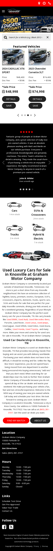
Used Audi (23, 319)
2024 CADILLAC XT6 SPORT (13, 70)
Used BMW (12, 319)
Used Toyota (31, 329)
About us (40, 420)
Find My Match (16, 420)
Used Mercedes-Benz (39, 319)
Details (10, 99)
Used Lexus (30, 322)
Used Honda (18, 329)
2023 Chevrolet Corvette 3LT (37, 70)
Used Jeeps (42, 322)
